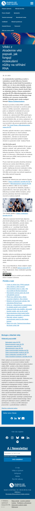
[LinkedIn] (28, 437)
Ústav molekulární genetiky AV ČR (15, 354)
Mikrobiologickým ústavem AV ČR (20, 183)
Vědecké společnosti (16, 21)
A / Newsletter (17, 448)
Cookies (14, 503)
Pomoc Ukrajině (6, 13)
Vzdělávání (4, 21)
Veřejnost (17, 473)
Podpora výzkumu (6, 8)
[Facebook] (7, 437)
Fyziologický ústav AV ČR (13, 346)
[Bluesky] (17, 437)
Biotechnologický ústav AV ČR (14, 344)
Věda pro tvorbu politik (8, 30)
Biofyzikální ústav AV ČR (12, 342)
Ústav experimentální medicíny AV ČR (17, 352)
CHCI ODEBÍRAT (17, 459)
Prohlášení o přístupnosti (24, 503)
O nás (17, 468)
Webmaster (15, 507)
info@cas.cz (18, 492)
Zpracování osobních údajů (19, 505)
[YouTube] (22, 437)
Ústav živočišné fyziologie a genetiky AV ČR (18, 356)
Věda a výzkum (17, 470)
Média (17, 476)
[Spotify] (17, 442)
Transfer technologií (7, 17)
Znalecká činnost (6, 26)
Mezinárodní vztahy (21, 17)
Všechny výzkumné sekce (9, 408)
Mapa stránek (15, 501)
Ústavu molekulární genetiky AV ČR (19, 181)
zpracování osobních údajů (10, 456)
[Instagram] (12, 437)
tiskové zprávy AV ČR (24, 268)
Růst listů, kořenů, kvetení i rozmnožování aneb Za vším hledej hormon (17, 319)
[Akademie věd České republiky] (17, 487)
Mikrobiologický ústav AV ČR (14, 348)
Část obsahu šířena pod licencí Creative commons (17, 494)
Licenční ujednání (25, 501)
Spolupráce (17, 13)
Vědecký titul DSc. (19, 8)
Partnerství (17, 26)
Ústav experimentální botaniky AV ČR (16, 350)
